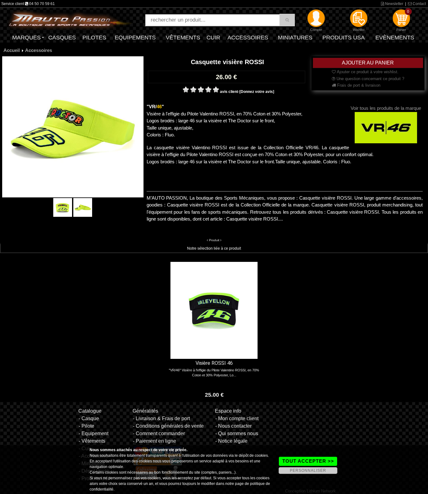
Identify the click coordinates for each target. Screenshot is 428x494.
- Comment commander (159, 433)
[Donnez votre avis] (256, 91)
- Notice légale (231, 441)
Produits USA (343, 37)
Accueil (11, 50)
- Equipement (93, 433)
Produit (214, 240)
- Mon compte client (236, 418)
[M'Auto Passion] (69, 20)
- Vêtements (92, 441)
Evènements (394, 37)
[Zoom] (73, 127)
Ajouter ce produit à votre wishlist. (367, 71)
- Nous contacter (233, 426)
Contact (419, 4)
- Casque (89, 418)
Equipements (135, 37)
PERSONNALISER (308, 470)
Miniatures (295, 37)
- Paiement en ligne (154, 441)
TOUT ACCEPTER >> (308, 461)
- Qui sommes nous (236, 433)
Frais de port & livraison (358, 85)
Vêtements (183, 37)
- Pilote (86, 426)
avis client (229, 91)
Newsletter (393, 4)
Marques (26, 37)
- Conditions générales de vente (168, 426)
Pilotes (94, 37)
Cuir (213, 37)
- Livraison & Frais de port (161, 418)
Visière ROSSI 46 (214, 363)
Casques (62, 37)
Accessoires (247, 37)
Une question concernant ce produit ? (369, 78)
